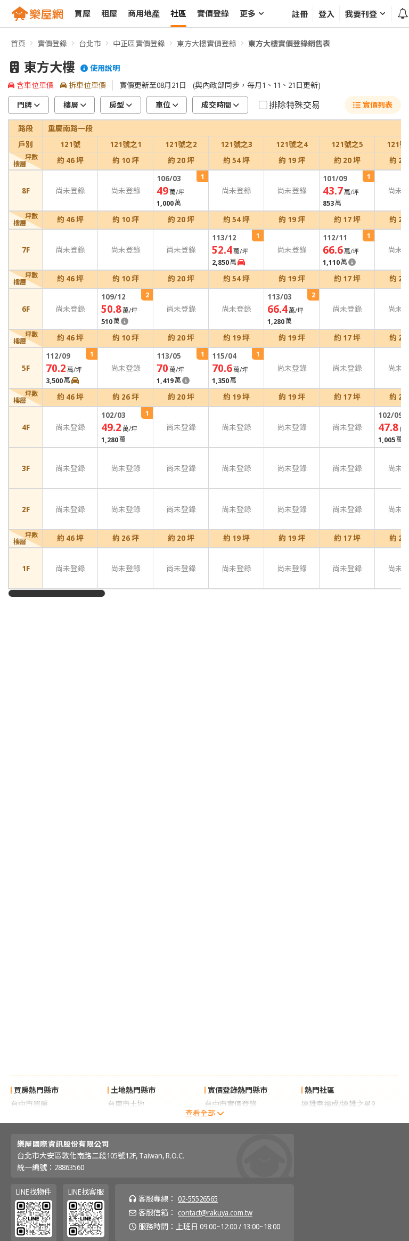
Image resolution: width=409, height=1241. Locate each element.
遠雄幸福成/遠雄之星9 (338, 1104)
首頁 (18, 43)
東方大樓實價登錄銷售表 (289, 43)
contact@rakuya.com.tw (215, 1212)
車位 (163, 105)
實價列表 (377, 105)
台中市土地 (126, 1118)
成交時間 (216, 105)
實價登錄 (52, 43)
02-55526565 (198, 1199)
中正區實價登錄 (139, 43)
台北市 (90, 43)
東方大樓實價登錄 (206, 43)
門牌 (24, 105)
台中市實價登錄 (230, 1104)
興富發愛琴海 (323, 1118)
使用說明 (105, 68)
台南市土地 (126, 1104)
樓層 (70, 105)
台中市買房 (29, 1104)
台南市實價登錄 (230, 1118)
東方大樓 (49, 67)
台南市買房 (29, 1118)
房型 (116, 105)
